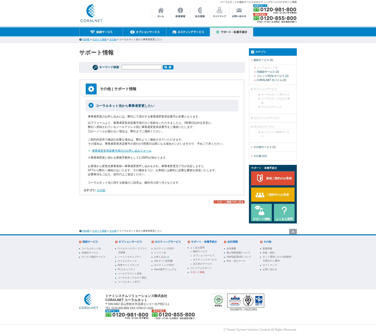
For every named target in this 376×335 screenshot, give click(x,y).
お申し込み (160, 256)
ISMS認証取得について (239, 256)
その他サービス (264, 147)
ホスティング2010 (164, 265)
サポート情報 (99, 39)
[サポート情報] (91, 14)
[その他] (93, 89)
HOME (86, 39)
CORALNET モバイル (271, 80)
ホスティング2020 (164, 248)
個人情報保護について (238, 252)
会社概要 (231, 248)
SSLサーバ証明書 (163, 261)
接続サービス (263, 60)
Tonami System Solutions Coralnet (248, 329)
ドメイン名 (160, 252)
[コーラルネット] (88, 301)
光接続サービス (268, 71)
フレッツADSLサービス (273, 76)
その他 (112, 39)
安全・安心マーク (236, 261)
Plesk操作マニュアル (165, 269)
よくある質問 (284, 219)
